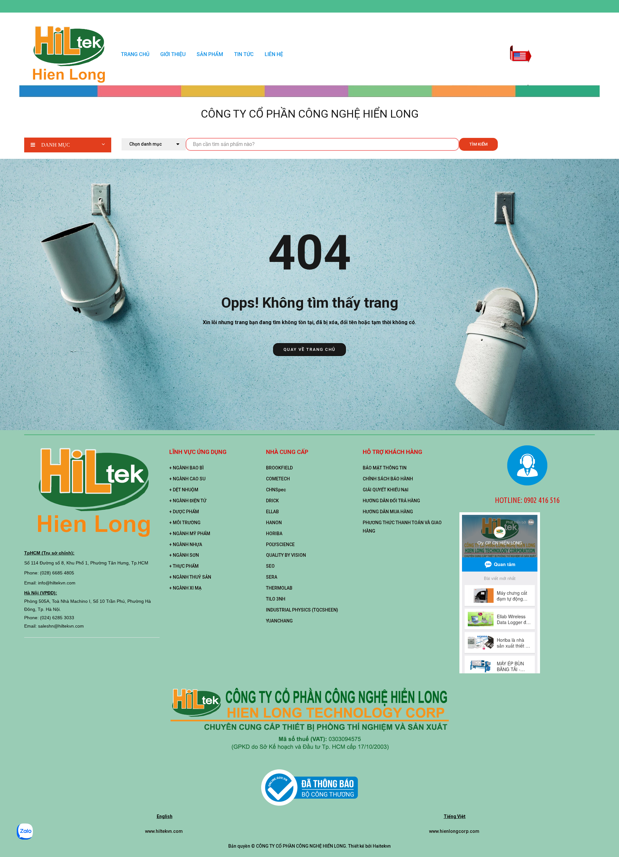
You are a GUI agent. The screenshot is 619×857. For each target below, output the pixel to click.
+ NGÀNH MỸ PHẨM (189, 533)
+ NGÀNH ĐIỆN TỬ (187, 500)
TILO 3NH (275, 599)
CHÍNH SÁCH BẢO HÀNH (388, 478)
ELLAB (272, 511)
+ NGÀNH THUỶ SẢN (190, 577)
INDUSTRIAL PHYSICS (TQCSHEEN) (302, 609)
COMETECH (278, 478)
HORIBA (274, 533)
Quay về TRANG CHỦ (309, 349)
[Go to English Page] (521, 50)
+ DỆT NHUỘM (183, 489)
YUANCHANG (279, 620)
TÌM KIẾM (478, 144)
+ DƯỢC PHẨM (184, 511)
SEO (270, 566)
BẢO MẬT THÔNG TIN (385, 467)
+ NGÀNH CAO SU (187, 478)
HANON (274, 522)
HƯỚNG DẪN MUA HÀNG (388, 511)
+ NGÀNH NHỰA (185, 544)
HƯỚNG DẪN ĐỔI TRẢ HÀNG (391, 500)
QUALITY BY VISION (286, 555)
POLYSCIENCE (280, 544)
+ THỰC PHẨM (184, 566)
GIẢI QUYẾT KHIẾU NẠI (385, 489)
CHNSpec (276, 489)
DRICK (272, 500)
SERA (271, 577)
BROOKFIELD (279, 467)
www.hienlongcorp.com (454, 831)
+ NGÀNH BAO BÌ (186, 467)
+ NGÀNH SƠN (184, 555)
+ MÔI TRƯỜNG (185, 522)
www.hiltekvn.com (164, 831)
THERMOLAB (279, 588)
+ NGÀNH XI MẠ (185, 588)
